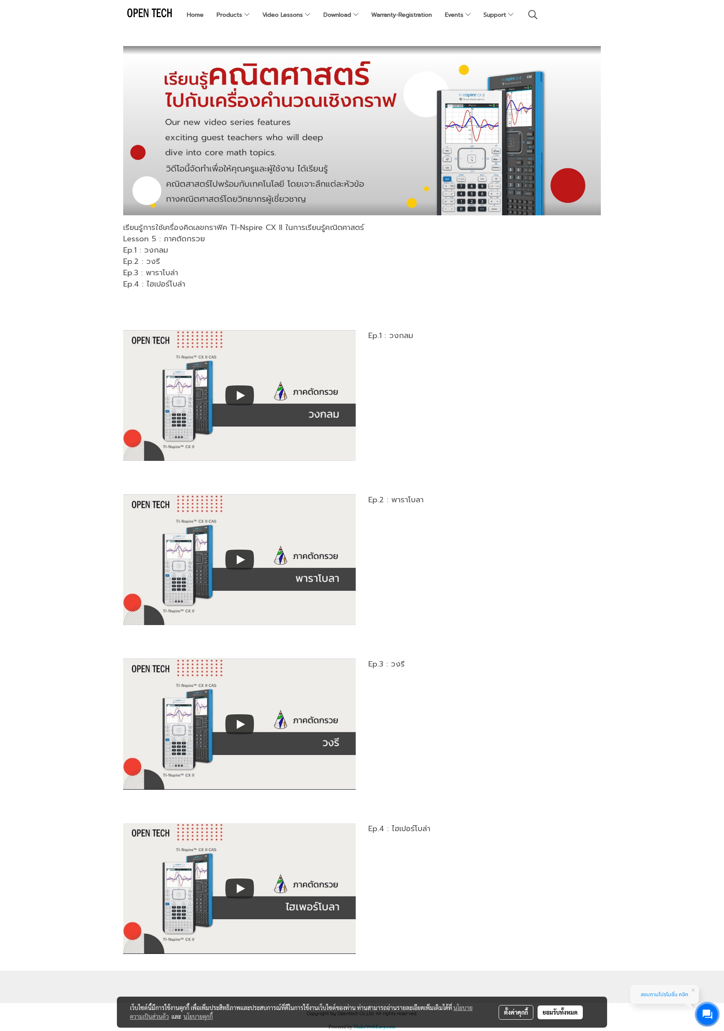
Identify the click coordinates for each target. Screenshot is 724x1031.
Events (455, 14)
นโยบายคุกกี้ (198, 1016)
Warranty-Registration (401, 14)
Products (230, 14)
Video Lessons (283, 14)
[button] (533, 15)
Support (496, 14)
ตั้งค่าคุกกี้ (516, 1012)
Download (338, 14)
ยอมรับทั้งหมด (560, 1012)
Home (195, 14)
